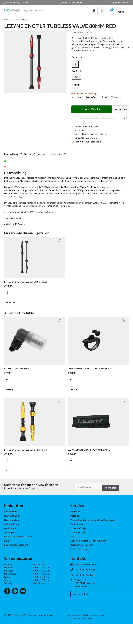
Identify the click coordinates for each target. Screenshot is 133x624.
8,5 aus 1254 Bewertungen (72, 2)
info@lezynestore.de (85, 564)
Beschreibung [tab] (11, 154)
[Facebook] (7, 591)
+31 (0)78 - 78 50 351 (85, 574)
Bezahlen (75, 515)
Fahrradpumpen (12, 515)
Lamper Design (45, 615)
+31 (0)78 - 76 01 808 (85, 569)
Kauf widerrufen (78, 524)
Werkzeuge (10, 528)
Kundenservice (77, 532)
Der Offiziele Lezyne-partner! (17, 2)
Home (6, 19)
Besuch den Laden (122, 2)
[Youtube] (23, 591)
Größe (75, 71)
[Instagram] (15, 591)
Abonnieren (111, 487)
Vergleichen (121, 109)
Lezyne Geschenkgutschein (18, 536)
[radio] (75, 64)
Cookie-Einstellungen (80, 549)
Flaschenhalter (11, 520)
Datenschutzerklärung (81, 544)
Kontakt (74, 536)
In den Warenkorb (93, 109)
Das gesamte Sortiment (16, 544)
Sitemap (17, 615)
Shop (15, 19)
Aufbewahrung (11, 524)
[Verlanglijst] (94, 10)
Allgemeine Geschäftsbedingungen (88, 540)
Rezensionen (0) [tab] (58, 154)
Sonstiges (9, 532)
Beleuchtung (10, 511)
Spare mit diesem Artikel (88, 142)
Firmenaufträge (78, 528)
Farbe (74, 57)
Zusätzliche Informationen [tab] (33, 154)
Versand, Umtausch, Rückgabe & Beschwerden (93, 520)
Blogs (7, 540)
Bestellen (75, 511)
